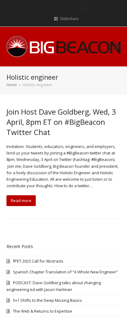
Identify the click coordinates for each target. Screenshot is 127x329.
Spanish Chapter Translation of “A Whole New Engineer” (65, 272)
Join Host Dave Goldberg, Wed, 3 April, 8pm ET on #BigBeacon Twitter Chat (61, 122)
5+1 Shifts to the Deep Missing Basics (47, 300)
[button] (117, 46)
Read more (21, 200)
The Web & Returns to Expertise (42, 311)
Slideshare (69, 18)
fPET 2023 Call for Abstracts (38, 261)
